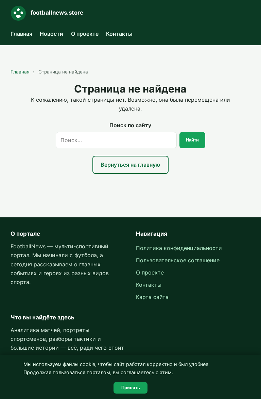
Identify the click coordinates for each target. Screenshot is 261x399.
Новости (51, 33)
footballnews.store (57, 12)
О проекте (85, 33)
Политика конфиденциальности (179, 248)
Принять (130, 387)
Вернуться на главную (130, 164)
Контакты (119, 33)
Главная (21, 33)
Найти (192, 140)
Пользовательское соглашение (178, 260)
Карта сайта (152, 297)
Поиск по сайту (130, 125)
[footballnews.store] (18, 13)
